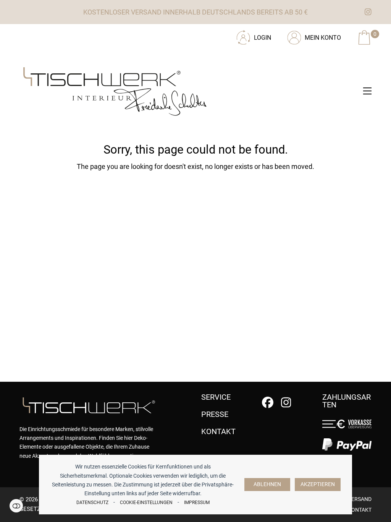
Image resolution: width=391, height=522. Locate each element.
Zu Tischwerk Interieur (71, 34)
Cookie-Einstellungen (146, 502)
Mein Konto (323, 37)
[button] (367, 91)
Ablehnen (267, 484)
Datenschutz (92, 502)
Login (262, 37)
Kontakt (360, 510)
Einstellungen (16, 505)
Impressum (197, 502)
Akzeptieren (318, 484)
